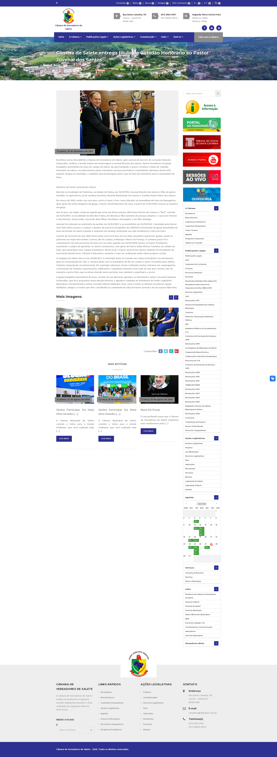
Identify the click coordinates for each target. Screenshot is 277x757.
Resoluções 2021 (192, 381)
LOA (187, 260)
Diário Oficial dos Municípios (197, 614)
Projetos (189, 447)
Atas (187, 460)
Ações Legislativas (123, 37)
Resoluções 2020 (192, 372)
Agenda (188, 234)
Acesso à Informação (194, 426)
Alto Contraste (180, 3)
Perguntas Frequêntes (111, 729)
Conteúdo (122, 3)
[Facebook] (56, 3)
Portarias (189, 277)
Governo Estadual (193, 606)
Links (164, 37)
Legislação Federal (193, 485)
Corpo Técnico (191, 230)
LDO (187, 296)
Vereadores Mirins (194, 643)
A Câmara (74, 37)
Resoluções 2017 (192, 300)
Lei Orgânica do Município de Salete (201, 348)
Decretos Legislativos (194, 456)
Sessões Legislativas (194, 443)
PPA (186, 324)
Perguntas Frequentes (194, 238)
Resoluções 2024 (192, 397)
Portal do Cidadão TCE (195, 623)
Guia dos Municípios (194, 635)
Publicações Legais (96, 37)
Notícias (189, 577)
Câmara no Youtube (193, 243)
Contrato (189, 312)
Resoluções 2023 (192, 393)
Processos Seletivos (193, 272)
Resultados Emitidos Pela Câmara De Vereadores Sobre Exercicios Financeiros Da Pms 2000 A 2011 (201, 285)
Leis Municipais (192, 452)
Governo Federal (192, 602)
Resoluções (190, 468)
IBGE (187, 618)
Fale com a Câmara (209, 37)
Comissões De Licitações (196, 264)
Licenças (189, 268)
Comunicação (147, 37)
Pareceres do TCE (192, 360)
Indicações (190, 464)
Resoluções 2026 (192, 413)
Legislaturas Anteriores (195, 222)
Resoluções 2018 (192, 343)
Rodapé (163, 3)
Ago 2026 (202, 504)
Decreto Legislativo (193, 292)
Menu (137, 3)
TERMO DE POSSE (192, 385)
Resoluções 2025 (192, 401)
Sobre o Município (193, 581)
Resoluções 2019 (192, 376)
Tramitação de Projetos (195, 422)
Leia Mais (64, 438)
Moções (188, 477)
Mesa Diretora (191, 217)
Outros (177, 37)
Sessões (188, 489)
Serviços (189, 568)
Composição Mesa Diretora (197, 352)
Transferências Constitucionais (198, 627)
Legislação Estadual (194, 481)
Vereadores (190, 213)
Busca (149, 3)
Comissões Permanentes (195, 226)
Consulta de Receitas (194, 573)
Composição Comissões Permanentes (201, 356)
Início (61, 37)
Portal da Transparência (195, 430)
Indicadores (190, 631)
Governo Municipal (193, 610)
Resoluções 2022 (192, 389)
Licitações (189, 418)
